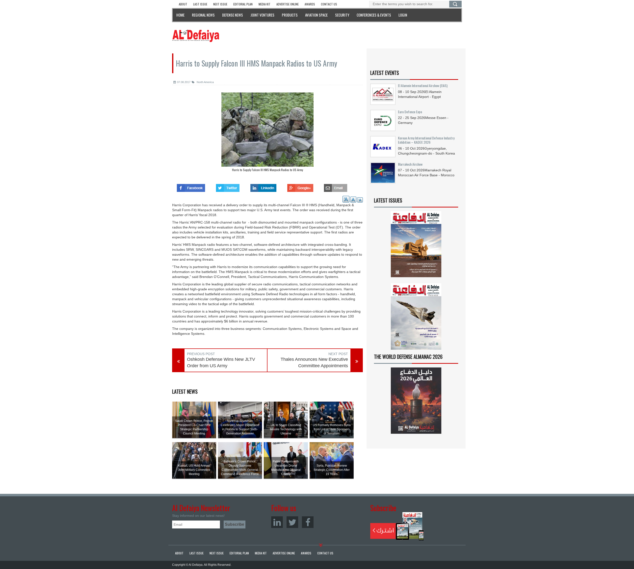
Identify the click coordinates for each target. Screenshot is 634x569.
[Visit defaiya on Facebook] (191, 186)
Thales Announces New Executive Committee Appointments (314, 362)
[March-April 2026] (416, 246)
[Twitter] (292, 522)
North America (205, 82)
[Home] (195, 36)
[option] (267, 133)
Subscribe (397, 526)
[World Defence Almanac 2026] (416, 400)
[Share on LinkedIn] (263, 186)
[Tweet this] (227, 186)
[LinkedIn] (277, 522)
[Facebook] (308, 522)
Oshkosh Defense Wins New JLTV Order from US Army (221, 362)
